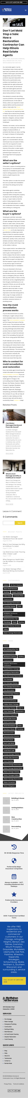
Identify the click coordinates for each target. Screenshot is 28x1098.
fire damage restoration (12, 686)
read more (9, 453)
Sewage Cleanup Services (12, 626)
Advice (6, 585)
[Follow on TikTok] (9, 1090)
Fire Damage (7, 1019)
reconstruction (9, 733)
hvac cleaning (8, 711)
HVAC (20, 606)
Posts (20, 61)
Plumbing (7, 622)
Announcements (9, 653)
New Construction (16, 818)
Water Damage (8, 1021)
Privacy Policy (7, 1084)
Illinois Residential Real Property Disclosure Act (13, 109)
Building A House (17, 798)
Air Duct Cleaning (16, 585)
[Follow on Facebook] (12, 1090)
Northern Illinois (9, 729)
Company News (19, 596)
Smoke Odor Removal (11, 757)
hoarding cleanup (10, 708)
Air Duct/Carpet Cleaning (11, 1034)
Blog (5, 1050)
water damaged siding (11, 775)
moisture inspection (10, 715)
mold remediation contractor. (11, 374)
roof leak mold (9, 743)
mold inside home (10, 718)
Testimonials (8, 1058)
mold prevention (9, 722)
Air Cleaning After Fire (11, 649)
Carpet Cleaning (17, 592)
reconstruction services (11, 736)
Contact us (17, 400)
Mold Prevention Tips (10, 61)
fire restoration (9, 690)
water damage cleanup (11, 772)
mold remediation (10, 725)
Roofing (21, 622)
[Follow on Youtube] (19, 1090)
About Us (7, 1056)
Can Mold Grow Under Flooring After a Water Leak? (14, 553)
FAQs (5, 1053)
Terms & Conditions (18, 1084)
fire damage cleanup (11, 683)
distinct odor (7, 230)
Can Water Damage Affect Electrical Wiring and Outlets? (13, 570)
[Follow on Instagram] (15, 1090)
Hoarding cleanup (9, 606)
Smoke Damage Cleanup (12, 754)
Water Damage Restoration (12, 63)
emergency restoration (11, 672)
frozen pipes (8, 697)
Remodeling (16, 826)
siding (6, 629)
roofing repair (8, 740)
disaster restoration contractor (10, 664)
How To (20, 708)
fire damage (8, 679)
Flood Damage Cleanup (11, 694)
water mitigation (9, 786)
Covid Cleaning (8, 1039)
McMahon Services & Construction (10, 614)
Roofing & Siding (9, 1029)
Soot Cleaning (8, 761)
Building (6, 592)
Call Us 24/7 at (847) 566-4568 (14, 2)
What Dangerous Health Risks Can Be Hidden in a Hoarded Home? (13, 561)
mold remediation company (17, 320)
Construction (8, 599)
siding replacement (10, 747)
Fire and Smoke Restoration (13, 676)
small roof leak (9, 750)
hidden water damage (11, 704)
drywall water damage (11, 669)
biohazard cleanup (10, 656)
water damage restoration (13, 779)
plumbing (20, 729)
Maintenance (8, 610)
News (20, 725)
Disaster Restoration (10, 1037)
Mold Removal (8, 1031)
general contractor (10, 701)
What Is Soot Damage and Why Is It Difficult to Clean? (13, 476)
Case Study (7, 596)
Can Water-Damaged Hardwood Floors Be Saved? (14, 425)
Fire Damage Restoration (12, 603)
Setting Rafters (17, 808)
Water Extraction (9, 782)
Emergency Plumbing (10, 1024)
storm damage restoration (13, 764)
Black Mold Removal (18, 59)
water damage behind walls (13, 768)
